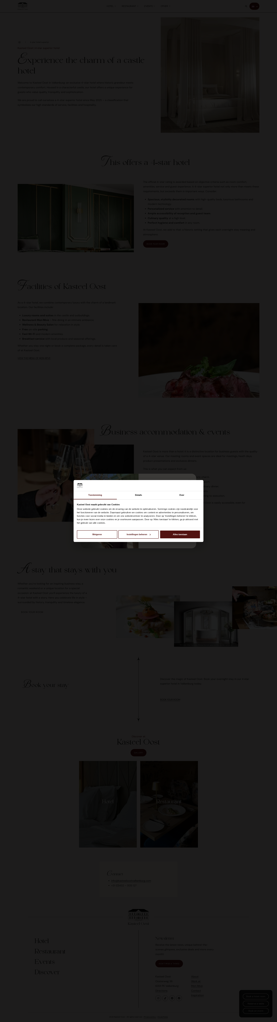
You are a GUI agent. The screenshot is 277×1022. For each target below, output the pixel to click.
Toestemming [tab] (95, 495)
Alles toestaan (180, 534)
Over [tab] (181, 495)
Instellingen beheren (137, 534)
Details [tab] (138, 495)
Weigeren (97, 534)
